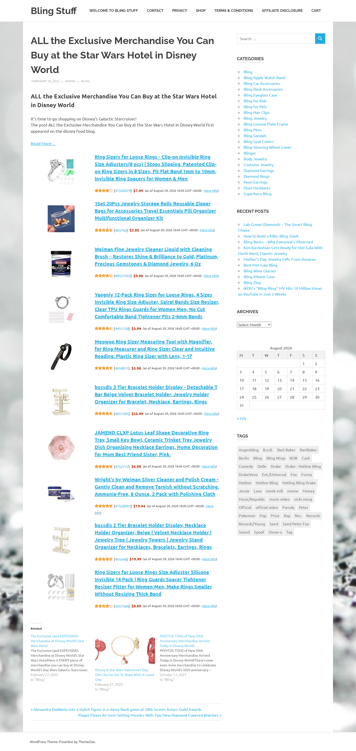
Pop (263, 515)
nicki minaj (303, 499)
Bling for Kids (255, 100)
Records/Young (252, 523)
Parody (288, 507)
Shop (201, 10)
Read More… (43, 143)
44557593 (123, 275)
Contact (155, 10)
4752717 (122, 466)
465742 (121, 230)
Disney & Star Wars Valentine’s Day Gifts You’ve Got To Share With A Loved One (124, 675)
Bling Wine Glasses (260, 270)
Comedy (246, 466)
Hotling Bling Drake (299, 482)
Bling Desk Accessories (263, 89)
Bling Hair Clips (257, 112)
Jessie (244, 490)
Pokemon (247, 515)
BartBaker (308, 449)
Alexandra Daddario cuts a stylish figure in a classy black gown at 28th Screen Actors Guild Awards (117, 709)
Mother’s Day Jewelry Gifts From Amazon (280, 259)
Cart (316, 10)
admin (70, 81)
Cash (306, 457)
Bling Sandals (255, 135)
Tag (289, 531)
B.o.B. (268, 449)
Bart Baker (286, 449)
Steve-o (275, 531)
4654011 (122, 368)
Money (309, 490)
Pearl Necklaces (257, 187)
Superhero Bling (257, 193)
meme (292, 490)
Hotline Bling (267, 482)
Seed (274, 523)
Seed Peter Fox (296, 523)
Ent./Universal (274, 474)
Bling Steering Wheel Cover (267, 147)
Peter (303, 507)
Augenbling (249, 449)
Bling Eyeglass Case (260, 94)
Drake (276, 466)
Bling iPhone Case (259, 276)
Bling (85, 81)
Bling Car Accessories (262, 83)
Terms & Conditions (233, 10)
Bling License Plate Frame (266, 123)
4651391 (122, 413)
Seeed (244, 531)
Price (275, 515)
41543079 (123, 190)
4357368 (122, 606)
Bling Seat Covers (259, 141)
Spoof (259, 531)
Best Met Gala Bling (261, 264)
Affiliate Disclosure (282, 10)
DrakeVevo (248, 474)
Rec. (298, 515)
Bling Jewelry (255, 118)
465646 (121, 559)
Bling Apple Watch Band (264, 77)
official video (267, 507)
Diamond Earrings (259, 170)
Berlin (244, 457)
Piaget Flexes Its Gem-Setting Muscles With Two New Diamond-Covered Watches (148, 715)
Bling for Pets (255, 106)
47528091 (123, 506)
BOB (293, 457)
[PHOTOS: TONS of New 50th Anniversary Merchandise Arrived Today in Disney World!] (192, 657)
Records (313, 515)
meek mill (274, 490)
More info (211, 190)
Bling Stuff (54, 10)
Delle (261, 466)
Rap (287, 515)
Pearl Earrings (255, 181)
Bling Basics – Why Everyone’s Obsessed (278, 241)
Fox (294, 474)
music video (279, 499)
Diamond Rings (257, 176)
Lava (258, 490)
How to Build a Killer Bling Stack (271, 235)
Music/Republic (252, 499)
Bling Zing (252, 282)
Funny (306, 474)
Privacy (179, 10)
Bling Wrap (275, 457)
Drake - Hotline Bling (303, 466)
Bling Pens (253, 129)
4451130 (122, 328)
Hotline (245, 482)
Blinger (250, 152)
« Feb (241, 418)
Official (245, 507)
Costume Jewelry (259, 164)
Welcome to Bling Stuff (113, 10)
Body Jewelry (255, 158)
